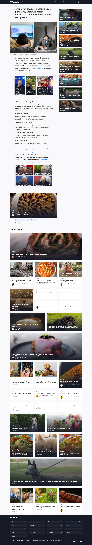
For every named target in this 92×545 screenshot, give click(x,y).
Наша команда (27, 540)
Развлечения (33, 219)
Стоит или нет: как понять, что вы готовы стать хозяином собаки (21, 381)
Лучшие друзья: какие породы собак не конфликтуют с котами (44, 293)
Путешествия (45, 1)
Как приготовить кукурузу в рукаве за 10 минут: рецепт (69, 394)
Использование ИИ (14, 543)
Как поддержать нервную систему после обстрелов (21, 281)
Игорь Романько (18, 19)
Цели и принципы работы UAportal (38, 540)
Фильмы (28, 219)
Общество (31, 1)
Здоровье (17, 219)
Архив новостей (20, 540)
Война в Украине (57, 1)
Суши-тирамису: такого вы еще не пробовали (70, 507)
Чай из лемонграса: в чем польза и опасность (46, 304)
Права (48, 540)
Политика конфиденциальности (57, 540)
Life (22, 222)
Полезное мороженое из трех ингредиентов (45, 393)
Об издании (12, 540)
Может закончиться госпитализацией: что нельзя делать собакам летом (20, 508)
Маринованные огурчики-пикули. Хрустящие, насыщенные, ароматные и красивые (21, 406)
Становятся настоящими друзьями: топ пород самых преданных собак (21, 394)
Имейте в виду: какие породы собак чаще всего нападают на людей (69, 305)
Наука (51, 1)
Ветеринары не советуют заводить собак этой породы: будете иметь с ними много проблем (46, 382)
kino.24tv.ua (41, 68)
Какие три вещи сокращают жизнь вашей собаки (45, 507)
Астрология (37, 1)
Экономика (24, 1)
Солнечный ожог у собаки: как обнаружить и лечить (70, 406)
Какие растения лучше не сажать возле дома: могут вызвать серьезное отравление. (70, 293)
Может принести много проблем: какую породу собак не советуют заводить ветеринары (44, 407)
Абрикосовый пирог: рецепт (44, 280)
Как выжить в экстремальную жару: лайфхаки (68, 281)
